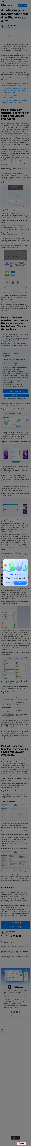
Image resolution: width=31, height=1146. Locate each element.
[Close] (5, 561)
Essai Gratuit (20, 582)
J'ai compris (8, 582)
